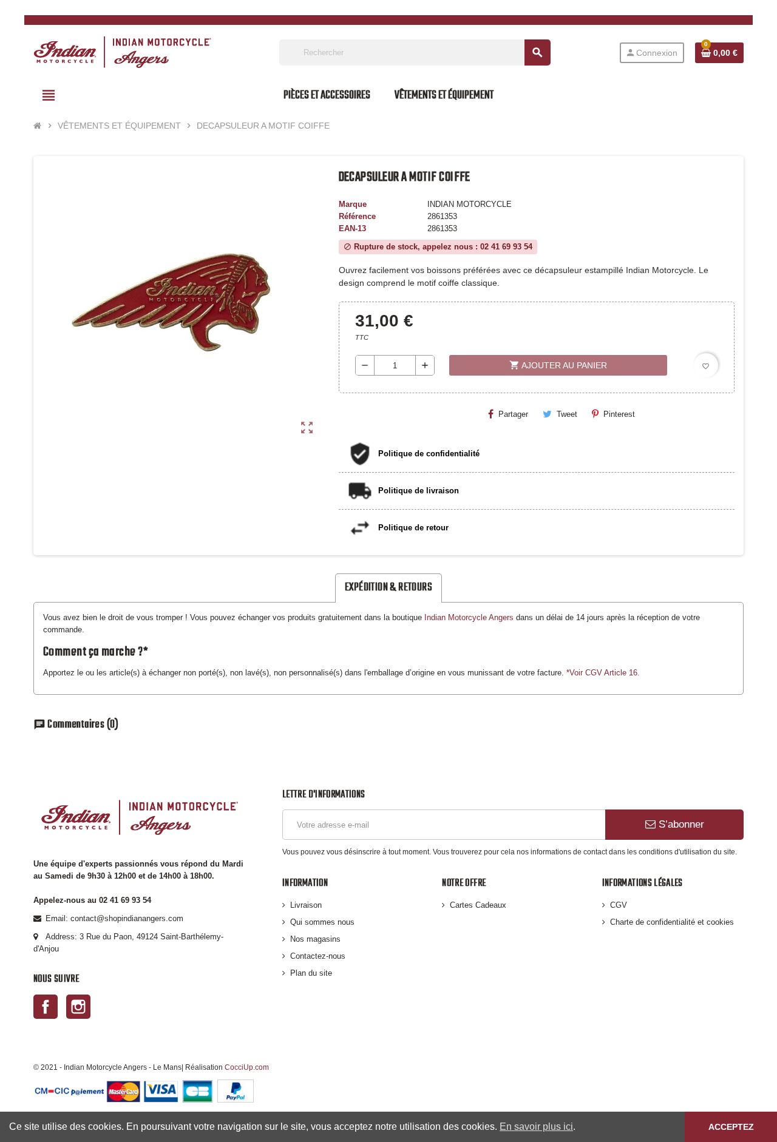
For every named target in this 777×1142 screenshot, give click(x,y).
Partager (513, 414)
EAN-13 (352, 228)
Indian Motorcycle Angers (469, 617)
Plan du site (311, 973)
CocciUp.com (247, 1067)
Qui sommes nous (322, 922)
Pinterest (619, 414)
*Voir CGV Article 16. (603, 672)
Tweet (567, 414)
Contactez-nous (317, 956)
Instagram (78, 1007)
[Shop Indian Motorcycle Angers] (122, 51)
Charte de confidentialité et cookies (672, 922)
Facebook (45, 1007)
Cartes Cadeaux (478, 905)
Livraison (306, 905)
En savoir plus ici (536, 1126)
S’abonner (680, 824)
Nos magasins (315, 939)
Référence (357, 216)
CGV (618, 905)
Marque (353, 204)
